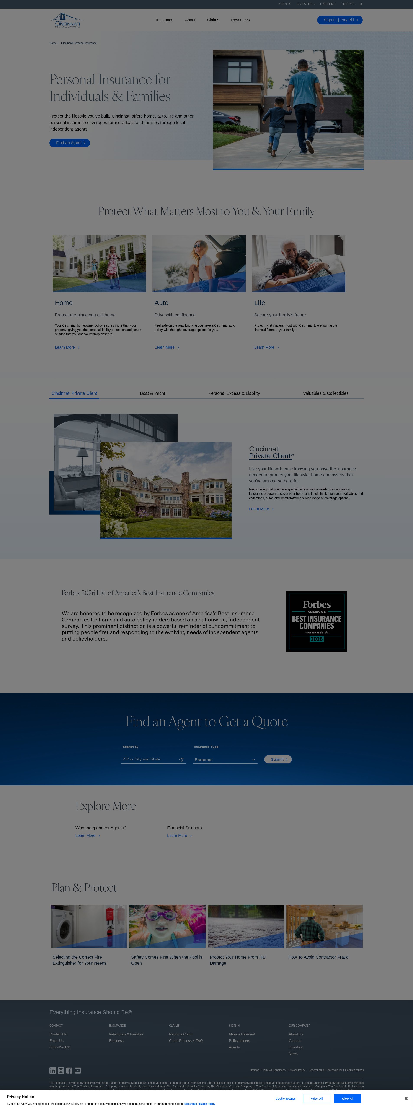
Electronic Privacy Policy (199, 1103)
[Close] (406, 1098)
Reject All (317, 1098)
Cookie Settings (286, 1098)
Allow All (347, 1098)
